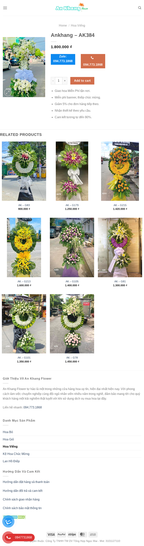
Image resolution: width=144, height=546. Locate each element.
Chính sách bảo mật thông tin (22, 508)
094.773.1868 (32, 407)
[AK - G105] (72, 247)
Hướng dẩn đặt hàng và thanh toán (26, 482)
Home (63, 25)
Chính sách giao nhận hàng (21, 499)
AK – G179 (72, 205)
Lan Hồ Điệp (11, 461)
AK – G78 (72, 357)
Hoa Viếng (78, 25)
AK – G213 (24, 281)
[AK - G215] (120, 171)
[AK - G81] (120, 247)
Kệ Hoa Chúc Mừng (16, 453)
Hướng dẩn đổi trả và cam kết (22, 490)
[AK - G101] (24, 323)
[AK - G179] (72, 171)
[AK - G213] (24, 247)
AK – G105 (72, 281)
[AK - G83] (24, 171)
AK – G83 (24, 205)
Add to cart (82, 80)
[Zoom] (7, 92)
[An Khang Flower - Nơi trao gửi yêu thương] (72, 8)
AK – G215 (120, 205)
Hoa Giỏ (8, 439)
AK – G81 (120, 281)
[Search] (139, 7)
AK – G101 (24, 357)
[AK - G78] (72, 323)
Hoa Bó (8, 432)
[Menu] (5, 7)
